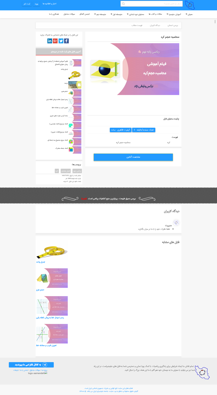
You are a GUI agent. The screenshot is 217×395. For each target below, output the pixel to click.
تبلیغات (16, 370)
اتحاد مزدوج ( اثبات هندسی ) (58, 123)
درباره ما (44, 370)
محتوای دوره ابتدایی (136, 14)
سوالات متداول (69, 14)
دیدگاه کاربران (155, 25)
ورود (36, 4)
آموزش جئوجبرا (174, 14)
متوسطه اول (117, 14)
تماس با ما (24, 370)
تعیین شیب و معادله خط (60, 107)
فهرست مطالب (137, 25)
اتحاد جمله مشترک (61, 148)
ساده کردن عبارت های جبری (59, 115)
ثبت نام (27, 4)
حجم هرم (64, 91)
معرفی (189, 14)
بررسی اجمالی (173, 25)
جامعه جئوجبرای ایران (100, 391)
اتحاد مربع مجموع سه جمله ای (58, 140)
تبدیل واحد (64, 69)
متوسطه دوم (101, 14)
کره (57, 171)
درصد (66, 83)
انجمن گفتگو (85, 14)
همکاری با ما (54, 14)
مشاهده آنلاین (133, 157)
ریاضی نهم (77, 171)
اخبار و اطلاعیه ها (49, 4)
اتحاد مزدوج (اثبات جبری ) (59, 131)
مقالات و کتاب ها (155, 14)
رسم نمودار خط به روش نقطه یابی (57, 99)
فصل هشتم (66, 171)
